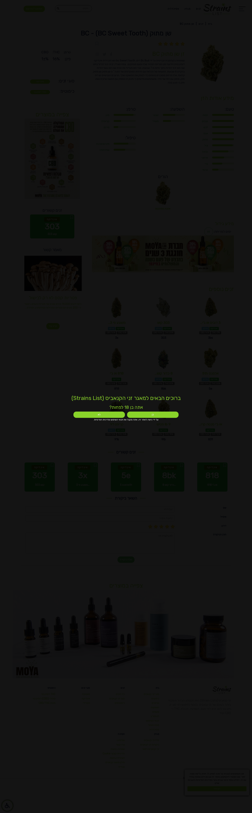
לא (99, 414)
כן (153, 414)
